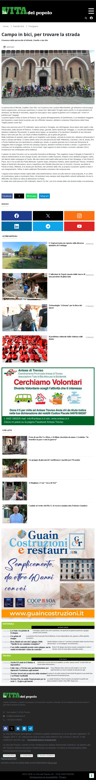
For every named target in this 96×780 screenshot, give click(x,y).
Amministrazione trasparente (41, 740)
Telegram (44, 196)
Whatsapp (31, 196)
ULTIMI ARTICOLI (9, 236)
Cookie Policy (27, 755)
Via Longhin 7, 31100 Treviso (18, 712)
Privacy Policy (10, 755)
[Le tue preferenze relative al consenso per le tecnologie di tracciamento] (91, 775)
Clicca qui (52, 762)
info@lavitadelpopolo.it (16, 716)
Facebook (7, 196)
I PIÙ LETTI (7, 430)
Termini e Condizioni (47, 755)
